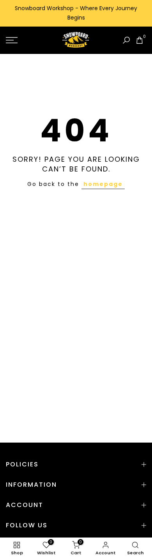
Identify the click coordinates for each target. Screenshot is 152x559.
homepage (103, 184)
